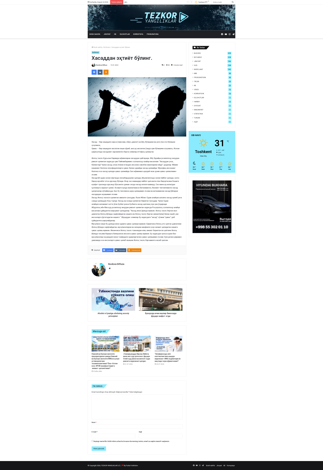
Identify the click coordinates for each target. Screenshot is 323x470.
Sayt (140, 432)
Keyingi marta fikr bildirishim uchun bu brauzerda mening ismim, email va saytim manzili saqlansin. (132, 441)
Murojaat (198, 69)
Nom (94, 422)
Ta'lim (196, 81)
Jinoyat (107, 34)
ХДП (196, 122)
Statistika (198, 114)
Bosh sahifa (94, 34)
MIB (195, 73)
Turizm (197, 118)
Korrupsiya (138, 34)
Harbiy (197, 102)
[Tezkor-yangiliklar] (161, 17)
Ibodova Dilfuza (101, 65)
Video (196, 89)
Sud (195, 65)
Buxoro (197, 53)
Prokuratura (152, 34)
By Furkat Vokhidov (131, 465)
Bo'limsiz (107, 47)
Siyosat (197, 106)
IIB (115, 34)
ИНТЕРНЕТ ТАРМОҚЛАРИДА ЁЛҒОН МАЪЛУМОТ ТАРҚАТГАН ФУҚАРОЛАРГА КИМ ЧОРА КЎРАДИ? (161, 2)
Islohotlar (125, 34)
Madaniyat (198, 110)
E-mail (95, 432)
